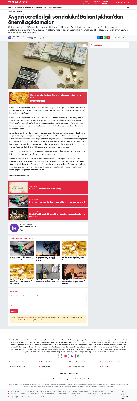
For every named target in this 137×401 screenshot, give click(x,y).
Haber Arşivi (106, 366)
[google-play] (73, 373)
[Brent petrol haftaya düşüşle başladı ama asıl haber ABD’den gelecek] (48, 248)
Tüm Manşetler (45, 366)
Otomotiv (46, 395)
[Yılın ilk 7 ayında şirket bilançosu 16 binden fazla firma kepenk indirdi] (48, 271)
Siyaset (76, 395)
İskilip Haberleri (34, 393)
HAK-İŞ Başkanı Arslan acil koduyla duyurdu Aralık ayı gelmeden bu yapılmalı (74, 281)
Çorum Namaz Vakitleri (79, 362)
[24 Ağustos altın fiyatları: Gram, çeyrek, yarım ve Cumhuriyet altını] (74, 248)
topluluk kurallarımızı (27, 317)
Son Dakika (19, 7)
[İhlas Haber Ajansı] (14, 228)
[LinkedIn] (72, 356)
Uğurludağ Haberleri (17, 397)
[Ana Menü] (128, 7)
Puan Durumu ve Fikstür (17, 366)
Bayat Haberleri (29, 391)
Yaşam (30, 397)
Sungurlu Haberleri (97, 395)
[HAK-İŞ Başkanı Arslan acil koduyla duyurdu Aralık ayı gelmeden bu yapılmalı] (74, 271)
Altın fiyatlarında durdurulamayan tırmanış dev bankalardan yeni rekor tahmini (22, 281)
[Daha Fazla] (108, 37)
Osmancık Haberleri (32, 395)
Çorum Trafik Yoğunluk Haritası (111, 362)
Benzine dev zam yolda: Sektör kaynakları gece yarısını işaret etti (21, 258)
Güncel (23, 393)
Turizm (110, 395)
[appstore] (62, 373)
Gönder (13, 311)
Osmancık (29, 7)
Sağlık (67, 395)
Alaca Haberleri (15, 391)
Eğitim (111, 391)
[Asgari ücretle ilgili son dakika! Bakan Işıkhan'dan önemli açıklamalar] (48, 65)
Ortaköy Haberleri (16, 395)
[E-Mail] (21, 230)
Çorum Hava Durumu (47, 362)
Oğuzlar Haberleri (107, 393)
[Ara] (128, 2)
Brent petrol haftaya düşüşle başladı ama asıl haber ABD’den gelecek (47, 259)
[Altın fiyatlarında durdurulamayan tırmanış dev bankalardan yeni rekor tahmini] (22, 271)
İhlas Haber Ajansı (28, 226)
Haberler (11, 12)
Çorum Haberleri (61, 391)
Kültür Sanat (62, 393)
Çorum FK (38, 7)
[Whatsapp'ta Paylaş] (105, 37)
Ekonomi (20, 12)
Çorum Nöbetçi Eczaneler (18, 362)
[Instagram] (68, 356)
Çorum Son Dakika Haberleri (80, 391)
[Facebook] (58, 356)
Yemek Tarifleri (41, 397)
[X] (61, 356)
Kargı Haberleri (49, 393)
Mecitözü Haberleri (91, 393)
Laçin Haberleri (75, 393)
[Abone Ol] (123, 37)
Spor (85, 395)
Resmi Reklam (58, 7)
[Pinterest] (65, 356)
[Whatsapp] (78, 356)
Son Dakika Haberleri (77, 366)
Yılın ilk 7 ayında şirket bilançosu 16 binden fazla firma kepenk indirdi (48, 281)
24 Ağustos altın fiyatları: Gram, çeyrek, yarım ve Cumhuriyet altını (74, 258)
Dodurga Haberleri (98, 391)
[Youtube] (75, 356)
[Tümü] (126, 45)
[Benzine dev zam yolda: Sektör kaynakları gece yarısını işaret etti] (22, 248)
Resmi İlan (48, 7)
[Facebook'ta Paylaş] (98, 37)
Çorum (10, 7)
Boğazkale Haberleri (45, 391)
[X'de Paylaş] (101, 37)
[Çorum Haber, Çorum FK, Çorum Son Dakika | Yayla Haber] (18, 3)
